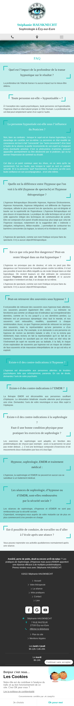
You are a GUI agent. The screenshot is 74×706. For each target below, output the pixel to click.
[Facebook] (28, 610)
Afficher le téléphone (39, 629)
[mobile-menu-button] (61, 37)
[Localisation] (37, 37)
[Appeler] (12, 37)
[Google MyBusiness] (37, 610)
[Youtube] (45, 610)
